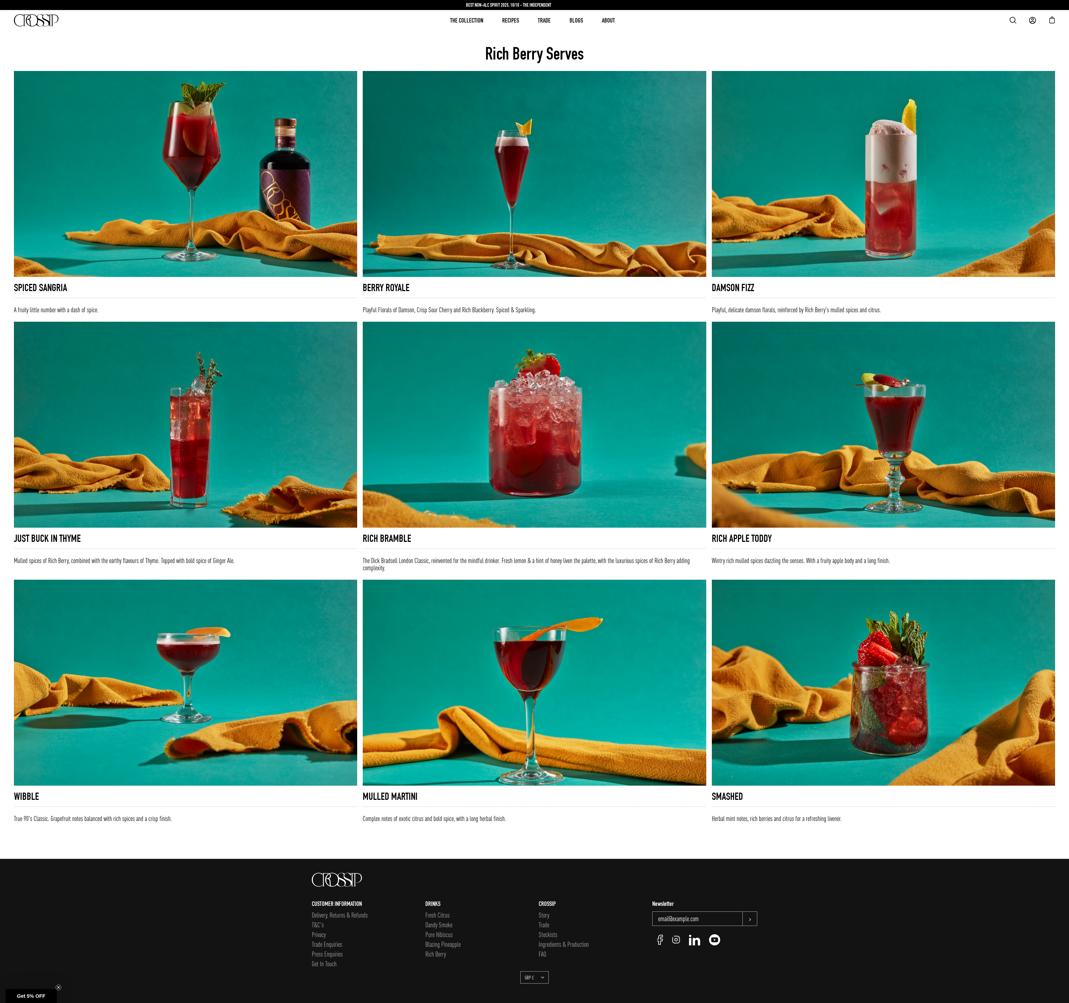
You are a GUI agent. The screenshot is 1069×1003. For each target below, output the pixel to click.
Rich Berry (435, 954)
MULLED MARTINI (390, 796)
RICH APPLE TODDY (742, 538)
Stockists (548, 934)
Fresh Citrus (437, 915)
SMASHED (727, 796)
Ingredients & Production (564, 944)
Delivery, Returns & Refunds (340, 915)
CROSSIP (547, 904)
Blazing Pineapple (443, 944)
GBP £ (529, 977)
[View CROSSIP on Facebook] (660, 940)
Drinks (432, 904)
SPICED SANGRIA (40, 287)
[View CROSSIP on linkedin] (694, 939)
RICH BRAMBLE (387, 538)
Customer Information (337, 904)
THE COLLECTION (466, 20)
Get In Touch (324, 964)
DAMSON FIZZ (733, 287)
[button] (31, 996)
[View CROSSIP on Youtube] (714, 939)
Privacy (319, 934)
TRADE (544, 20)
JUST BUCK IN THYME (47, 538)
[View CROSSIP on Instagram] (676, 940)
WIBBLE (26, 796)
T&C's (318, 925)
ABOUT (608, 20)
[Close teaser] (58, 987)
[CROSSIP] (36, 20)
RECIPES (510, 20)
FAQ (542, 954)
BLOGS (576, 20)
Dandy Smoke (438, 925)
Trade (544, 925)
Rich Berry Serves (534, 53)
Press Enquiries (327, 954)
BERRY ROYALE (386, 287)
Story (544, 915)
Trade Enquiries (327, 944)
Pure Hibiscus (439, 934)
